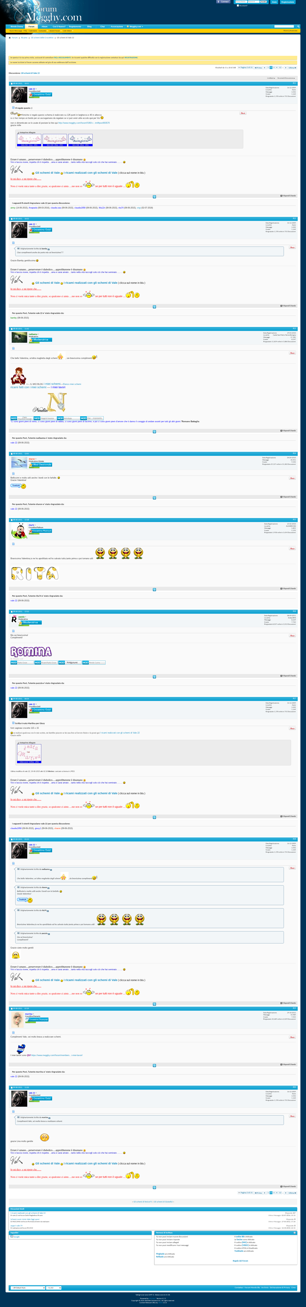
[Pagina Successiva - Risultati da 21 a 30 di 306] (286, 67)
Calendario (33, 31)
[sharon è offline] (19, 463)
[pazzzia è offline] (14, 619)
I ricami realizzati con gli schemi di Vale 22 (120, 733)
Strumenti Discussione (285, 78)
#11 (294, 83)
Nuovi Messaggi (16, 31)
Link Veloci (67, 31)
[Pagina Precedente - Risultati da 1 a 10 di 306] (265, 67)
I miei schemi (52, 383)
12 (280, 68)
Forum (31, 27)
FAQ (25, 31)
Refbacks (160, 1257)
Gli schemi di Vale (47, 172)
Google (16, 1237)
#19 (294, 1008)
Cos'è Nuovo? (59, 27)
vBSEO (160, 1303)
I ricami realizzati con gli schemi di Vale (90, 172)
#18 (294, 839)
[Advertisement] (67, 47)
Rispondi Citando (289, 196)
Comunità (42, 31)
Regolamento (75, 27)
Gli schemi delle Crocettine (42, 38)
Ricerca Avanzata (290, 31)
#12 (294, 218)
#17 (294, 699)
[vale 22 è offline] (19, 95)
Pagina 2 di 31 (247, 68)
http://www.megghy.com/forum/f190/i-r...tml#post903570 (84, 123)
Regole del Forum (240, 1261)
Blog (89, 27)
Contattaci (239, 1288)
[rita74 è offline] (19, 531)
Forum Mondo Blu (252, 1288)
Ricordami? (243, 6)
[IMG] (244, 1242)
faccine (240, 1240)
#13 (294, 329)
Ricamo (24, 38)
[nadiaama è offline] (19, 337)
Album (44, 27)
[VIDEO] (245, 1245)
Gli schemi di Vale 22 (30, 73)
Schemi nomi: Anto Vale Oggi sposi (25, 1219)
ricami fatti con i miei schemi (28, 387)
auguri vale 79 (16, 1226)
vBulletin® (152, 1299)
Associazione (117, 27)
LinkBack (270, 78)
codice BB (240, 1237)
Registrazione (287, 2)
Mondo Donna (17, 27)
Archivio (265, 1288)
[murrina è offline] (17, 1020)
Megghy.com (135, 27)
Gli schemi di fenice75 (143, 1202)
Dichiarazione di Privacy (280, 1288)
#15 (294, 520)
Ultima (291, 68)
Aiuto (274, 2)
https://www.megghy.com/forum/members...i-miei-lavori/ (57, 1055)
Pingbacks (160, 1254)
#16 (294, 611)
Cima (293, 1288)
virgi (139, 208)
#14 (294, 453)
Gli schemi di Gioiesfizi (163, 1202)
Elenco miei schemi (72, 384)
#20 (294, 1087)
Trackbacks (238, 1251)
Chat (102, 27)
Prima (259, 68)
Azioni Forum (55, 31)
